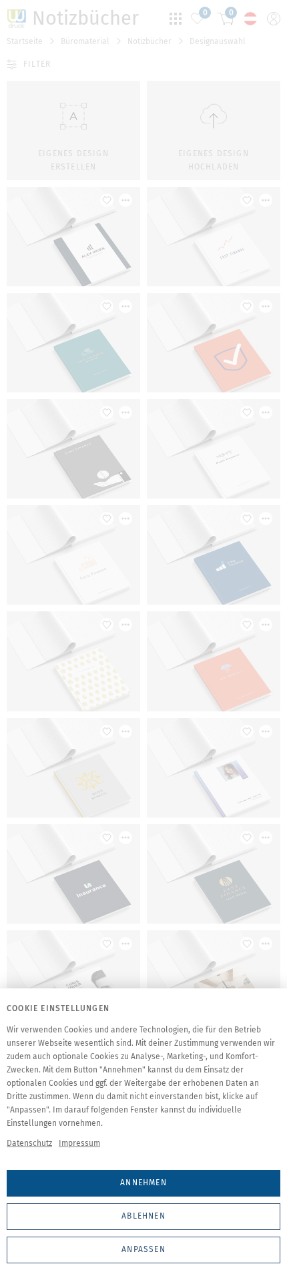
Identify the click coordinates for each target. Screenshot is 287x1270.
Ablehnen (143, 1216)
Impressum (79, 1143)
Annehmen (143, 1182)
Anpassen (143, 1249)
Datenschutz (29, 1143)
